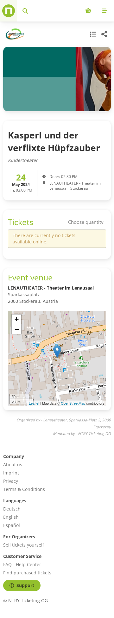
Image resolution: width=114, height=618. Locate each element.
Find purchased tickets (27, 573)
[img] (57, 358)
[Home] (8, 10)
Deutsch (12, 509)
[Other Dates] (92, 34)
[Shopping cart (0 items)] (88, 10)
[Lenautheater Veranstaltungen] (14, 34)
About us (12, 465)
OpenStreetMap (73, 403)
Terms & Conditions (24, 489)
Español (11, 525)
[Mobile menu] (104, 10)
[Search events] (25, 10)
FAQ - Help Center (22, 564)
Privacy (10, 481)
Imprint (11, 473)
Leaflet (34, 403)
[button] (57, 351)
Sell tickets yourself (23, 545)
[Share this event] (104, 34)
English (11, 517)
